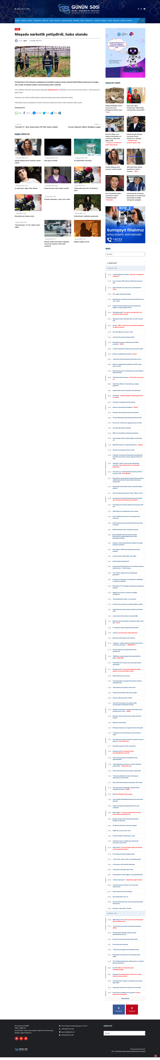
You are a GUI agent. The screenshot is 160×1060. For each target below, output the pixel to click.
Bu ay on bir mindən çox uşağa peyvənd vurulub (127, 423)
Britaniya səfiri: (126, 670)
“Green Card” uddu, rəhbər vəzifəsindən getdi (127, 859)
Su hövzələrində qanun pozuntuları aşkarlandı (127, 770)
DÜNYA (51, 20)
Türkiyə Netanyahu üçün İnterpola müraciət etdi (127, 417)
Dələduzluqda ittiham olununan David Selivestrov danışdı (134, 138)
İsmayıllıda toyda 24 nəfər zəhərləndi (124, 746)
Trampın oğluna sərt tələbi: (128, 275)
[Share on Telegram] (53, 113)
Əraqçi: (128, 326)
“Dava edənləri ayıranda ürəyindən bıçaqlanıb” (127, 927)
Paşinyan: (127, 975)
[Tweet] (46, 113)
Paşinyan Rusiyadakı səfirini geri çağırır (125, 692)
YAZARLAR (97, 20)
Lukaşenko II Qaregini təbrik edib (123, 869)
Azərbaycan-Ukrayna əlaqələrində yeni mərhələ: (127, 499)
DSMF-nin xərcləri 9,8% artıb (121, 830)
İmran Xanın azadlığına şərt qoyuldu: (126, 993)
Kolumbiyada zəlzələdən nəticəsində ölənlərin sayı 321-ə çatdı (128, 300)
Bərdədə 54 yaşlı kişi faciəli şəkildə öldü (125, 939)
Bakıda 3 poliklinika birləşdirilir (125, 354)
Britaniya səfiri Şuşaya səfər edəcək (124, 638)
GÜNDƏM (23, 20)
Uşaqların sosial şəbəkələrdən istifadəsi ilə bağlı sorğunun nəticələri (127, 543)
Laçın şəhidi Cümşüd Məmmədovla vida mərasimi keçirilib (128, 800)
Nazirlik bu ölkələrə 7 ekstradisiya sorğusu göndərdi (126, 384)
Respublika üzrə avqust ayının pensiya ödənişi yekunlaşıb (127, 663)
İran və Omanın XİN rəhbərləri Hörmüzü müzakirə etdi (128, 282)
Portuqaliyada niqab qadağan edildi (124, 854)
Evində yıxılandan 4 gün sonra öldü (57, 199)
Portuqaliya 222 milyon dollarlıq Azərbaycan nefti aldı (128, 505)
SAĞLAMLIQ (116, 20)
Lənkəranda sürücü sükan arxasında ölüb (125, 616)
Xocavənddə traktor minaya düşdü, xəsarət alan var (127, 439)
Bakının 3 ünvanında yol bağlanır (125, 407)
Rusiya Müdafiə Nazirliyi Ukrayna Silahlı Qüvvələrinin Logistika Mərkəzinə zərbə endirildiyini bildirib (124, 536)
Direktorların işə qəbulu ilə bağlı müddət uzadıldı (128, 604)
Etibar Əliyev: (127, 813)
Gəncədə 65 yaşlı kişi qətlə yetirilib (123, 337)
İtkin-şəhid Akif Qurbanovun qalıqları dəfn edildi (127, 782)
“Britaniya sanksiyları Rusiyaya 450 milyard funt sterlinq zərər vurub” (127, 710)
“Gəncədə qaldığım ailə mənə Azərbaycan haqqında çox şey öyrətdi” (125, 776)
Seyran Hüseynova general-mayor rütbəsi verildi (128, 493)
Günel (25, 40)
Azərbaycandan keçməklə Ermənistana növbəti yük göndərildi (127, 681)
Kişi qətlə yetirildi (50, 160)
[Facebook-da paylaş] (26, 113)
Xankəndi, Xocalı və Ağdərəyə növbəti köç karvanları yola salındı (126, 841)
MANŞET (17, 20)
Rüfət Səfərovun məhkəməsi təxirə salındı (125, 511)
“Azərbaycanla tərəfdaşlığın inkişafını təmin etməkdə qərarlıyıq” (126, 788)
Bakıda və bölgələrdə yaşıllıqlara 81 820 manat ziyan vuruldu (127, 365)
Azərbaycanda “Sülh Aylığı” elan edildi (124, 556)
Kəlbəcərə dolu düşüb (119, 722)
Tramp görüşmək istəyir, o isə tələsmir (124, 599)
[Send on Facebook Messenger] (37, 113)
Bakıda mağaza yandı (81, 242)
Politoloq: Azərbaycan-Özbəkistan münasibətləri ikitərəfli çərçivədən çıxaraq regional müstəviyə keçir (128, 456)
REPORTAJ (57, 20)
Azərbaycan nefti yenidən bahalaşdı (124, 864)
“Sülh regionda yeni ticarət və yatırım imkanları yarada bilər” (127, 765)
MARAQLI (129, 20)
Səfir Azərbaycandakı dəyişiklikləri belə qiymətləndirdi (125, 758)
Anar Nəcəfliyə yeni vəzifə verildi (123, 332)
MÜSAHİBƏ (76, 20)
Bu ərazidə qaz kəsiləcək (120, 944)
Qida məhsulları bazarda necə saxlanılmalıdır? (127, 288)
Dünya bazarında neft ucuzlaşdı (122, 891)
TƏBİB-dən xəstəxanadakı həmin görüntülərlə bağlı (127, 657)
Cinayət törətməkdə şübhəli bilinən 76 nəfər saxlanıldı (126, 806)
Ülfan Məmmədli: (127, 313)
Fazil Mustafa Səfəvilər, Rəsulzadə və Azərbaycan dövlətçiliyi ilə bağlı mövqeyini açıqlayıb (136, 197)
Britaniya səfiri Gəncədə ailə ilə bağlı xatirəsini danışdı (127, 717)
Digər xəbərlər (125, 998)
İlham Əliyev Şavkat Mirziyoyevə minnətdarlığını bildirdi (127, 487)
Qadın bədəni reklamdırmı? (121, 561)
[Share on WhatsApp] (18, 113)
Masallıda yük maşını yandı (24, 216)
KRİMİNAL (103, 20)
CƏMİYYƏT (45, 20)
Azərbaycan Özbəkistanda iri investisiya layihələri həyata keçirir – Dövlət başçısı (128, 567)
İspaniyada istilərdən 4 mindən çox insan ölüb (127, 987)
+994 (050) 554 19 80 (67, 1029)
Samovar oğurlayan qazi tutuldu (122, 698)
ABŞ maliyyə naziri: (128, 920)
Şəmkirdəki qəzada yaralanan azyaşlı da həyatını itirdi (128, 610)
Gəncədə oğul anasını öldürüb (122, 428)
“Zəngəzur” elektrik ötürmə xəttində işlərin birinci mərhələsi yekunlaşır (128, 644)
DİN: (122, 794)
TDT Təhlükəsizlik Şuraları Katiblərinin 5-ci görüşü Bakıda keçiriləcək (128, 962)
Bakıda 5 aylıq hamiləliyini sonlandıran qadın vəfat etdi (128, 622)
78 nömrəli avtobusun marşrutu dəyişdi (125, 825)
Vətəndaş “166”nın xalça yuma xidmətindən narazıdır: (126, 465)
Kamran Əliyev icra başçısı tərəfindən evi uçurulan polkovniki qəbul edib (113, 139)
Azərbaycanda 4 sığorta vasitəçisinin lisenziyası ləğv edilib (128, 981)
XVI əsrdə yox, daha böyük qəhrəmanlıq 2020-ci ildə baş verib (127, 472)
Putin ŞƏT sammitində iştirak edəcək (124, 402)
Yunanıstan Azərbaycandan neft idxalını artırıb (127, 359)
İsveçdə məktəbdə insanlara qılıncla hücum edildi (128, 349)
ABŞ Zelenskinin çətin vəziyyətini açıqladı (125, 529)
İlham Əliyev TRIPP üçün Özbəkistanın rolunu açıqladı (126, 550)
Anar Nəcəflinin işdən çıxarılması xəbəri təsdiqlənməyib (113, 197)
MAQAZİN (123, 20)
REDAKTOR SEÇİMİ (66, 20)
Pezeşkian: (128, 396)
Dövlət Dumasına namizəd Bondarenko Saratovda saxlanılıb (128, 523)
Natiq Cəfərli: (127, 848)
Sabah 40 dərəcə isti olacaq (121, 676)
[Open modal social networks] (59, 113)
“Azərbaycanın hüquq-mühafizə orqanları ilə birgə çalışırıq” (128, 740)
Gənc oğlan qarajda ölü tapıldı (122, 294)
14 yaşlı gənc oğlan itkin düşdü (26, 188)
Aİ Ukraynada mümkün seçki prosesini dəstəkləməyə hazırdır (124, 933)
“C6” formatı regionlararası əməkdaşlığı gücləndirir (124, 573)
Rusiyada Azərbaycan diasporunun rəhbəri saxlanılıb (126, 343)
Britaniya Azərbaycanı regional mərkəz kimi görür (128, 728)
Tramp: (125, 633)
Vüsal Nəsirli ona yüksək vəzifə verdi (124, 687)
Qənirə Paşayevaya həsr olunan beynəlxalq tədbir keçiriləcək (128, 902)
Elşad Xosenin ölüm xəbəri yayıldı (56, 188)
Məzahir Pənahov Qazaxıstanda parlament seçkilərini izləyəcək (125, 819)
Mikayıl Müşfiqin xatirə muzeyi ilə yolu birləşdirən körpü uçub (113, 109)
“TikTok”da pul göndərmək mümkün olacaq (126, 949)
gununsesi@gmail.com (68, 1032)
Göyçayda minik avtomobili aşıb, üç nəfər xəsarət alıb (128, 319)
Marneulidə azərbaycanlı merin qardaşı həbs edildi (126, 955)
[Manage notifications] (155, 1055)
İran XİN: (123, 968)
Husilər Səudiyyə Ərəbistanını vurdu (124, 836)
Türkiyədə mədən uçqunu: (128, 378)
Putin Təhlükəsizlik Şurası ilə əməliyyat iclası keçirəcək (126, 517)
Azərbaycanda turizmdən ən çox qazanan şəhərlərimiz (125, 885)
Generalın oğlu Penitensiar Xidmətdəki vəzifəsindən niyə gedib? (136, 108)
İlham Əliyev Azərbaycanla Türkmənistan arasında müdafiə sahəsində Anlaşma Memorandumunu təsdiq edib (128, 480)
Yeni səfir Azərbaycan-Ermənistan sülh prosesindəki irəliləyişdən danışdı (125, 703)
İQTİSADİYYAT (37, 20)
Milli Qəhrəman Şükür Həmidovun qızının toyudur (134, 169)
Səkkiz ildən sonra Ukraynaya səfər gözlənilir (127, 390)
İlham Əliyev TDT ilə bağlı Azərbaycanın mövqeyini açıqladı (128, 586)
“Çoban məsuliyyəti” (127, 880)
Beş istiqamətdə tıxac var (120, 896)
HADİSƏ (110, 20)
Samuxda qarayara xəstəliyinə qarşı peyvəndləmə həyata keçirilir (128, 371)
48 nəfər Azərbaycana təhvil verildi (123, 450)
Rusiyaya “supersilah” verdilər (122, 908)
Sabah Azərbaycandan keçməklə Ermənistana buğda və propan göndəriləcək (127, 306)
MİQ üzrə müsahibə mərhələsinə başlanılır (126, 433)
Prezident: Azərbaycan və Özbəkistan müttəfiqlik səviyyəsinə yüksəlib (128, 580)
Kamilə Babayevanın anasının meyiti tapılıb (113, 168)
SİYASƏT (29, 20)
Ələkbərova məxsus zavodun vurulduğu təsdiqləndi (125, 593)
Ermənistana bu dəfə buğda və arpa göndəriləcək (128, 874)
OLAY (17, 29)
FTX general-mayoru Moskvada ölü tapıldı (125, 627)
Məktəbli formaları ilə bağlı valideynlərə (128, 445)
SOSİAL (82, 20)
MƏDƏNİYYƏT (89, 20)
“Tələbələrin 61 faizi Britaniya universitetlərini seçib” (127, 733)
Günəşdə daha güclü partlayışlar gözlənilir (126, 412)
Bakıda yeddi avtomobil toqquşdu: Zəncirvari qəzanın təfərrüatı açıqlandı (56, 244)
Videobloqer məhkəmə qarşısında (86, 216)
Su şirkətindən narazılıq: (83, 160)
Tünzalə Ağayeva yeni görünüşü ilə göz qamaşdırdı (125, 650)
